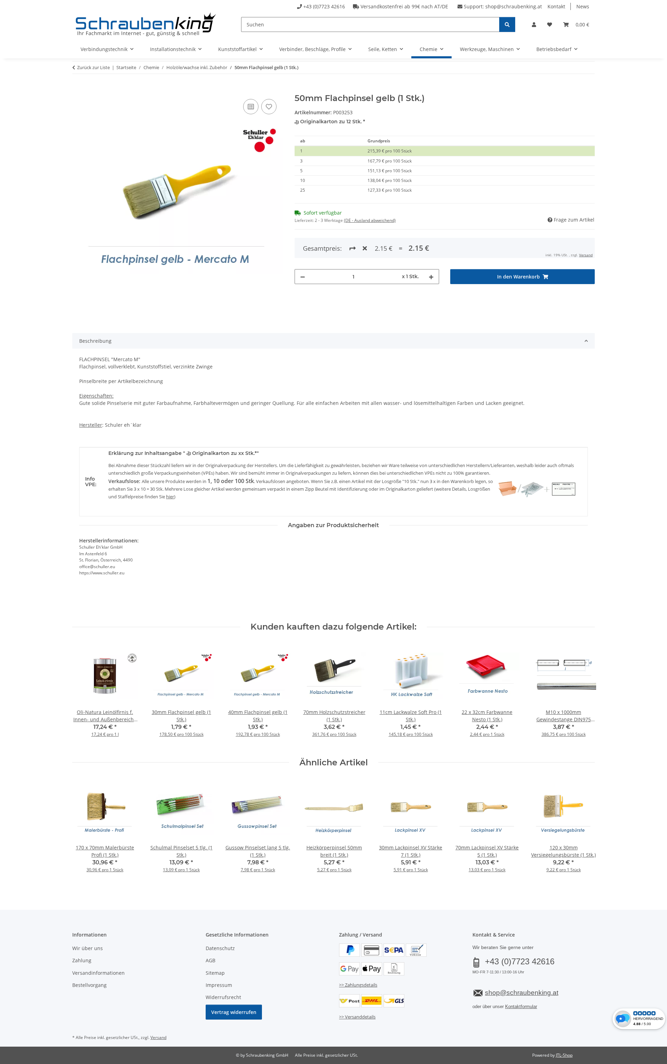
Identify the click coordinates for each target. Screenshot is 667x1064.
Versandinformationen (98, 973)
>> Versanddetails (357, 1017)
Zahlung (81, 960)
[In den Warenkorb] (77, 89)
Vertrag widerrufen (233, 1012)
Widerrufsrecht (223, 997)
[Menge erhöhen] (431, 276)
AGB (210, 960)
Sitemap (215, 973)
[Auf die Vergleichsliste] (250, 106)
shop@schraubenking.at (513, 6)
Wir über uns (87, 948)
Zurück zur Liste (93, 67)
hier (170, 496)
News (582, 6)
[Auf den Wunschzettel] (269, 106)
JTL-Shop (564, 1055)
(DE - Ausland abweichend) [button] (370, 220)
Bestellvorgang (89, 985)
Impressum (219, 985)
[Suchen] (507, 24)
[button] (534, 24)
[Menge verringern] (302, 276)
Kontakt (556, 6)
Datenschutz (220, 948)
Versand (586, 254)
